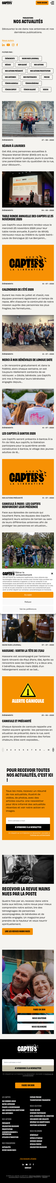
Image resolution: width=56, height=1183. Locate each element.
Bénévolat (34, 1135)
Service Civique (36, 1141)
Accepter (28, 595)
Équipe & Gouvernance (11, 1107)
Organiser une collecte (39, 1119)
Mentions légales (35, 1176)
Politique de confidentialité (40, 835)
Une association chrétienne (13, 1110)
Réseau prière (35, 1144)
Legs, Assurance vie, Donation (42, 1116)
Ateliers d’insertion (10, 1137)
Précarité (6, 1123)
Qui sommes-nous (9, 1101)
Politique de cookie (26, 1177)
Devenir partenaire (38, 1113)
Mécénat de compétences (40, 1122)
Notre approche (8, 1104)
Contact (28, 1167)
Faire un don (42, 2)
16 (48, 749)
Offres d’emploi (36, 1138)
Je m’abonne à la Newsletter (28, 827)
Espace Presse (35, 1097)
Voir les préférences (28, 609)
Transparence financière (40, 1100)
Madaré (44, 1177)
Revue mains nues (9, 1150)
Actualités (6, 1147)
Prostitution (7, 1129)
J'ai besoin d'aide (28, 1158)
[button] (52, 573)
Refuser (28, 602)
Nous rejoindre (36, 1131)
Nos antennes (7, 1113)
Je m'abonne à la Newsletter (28, 1068)
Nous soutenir (35, 1106)
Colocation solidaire (10, 1126)
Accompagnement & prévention (10, 1133)
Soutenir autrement (38, 1125)
